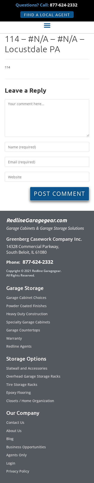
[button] (47, 25)
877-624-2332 (37, 261)
